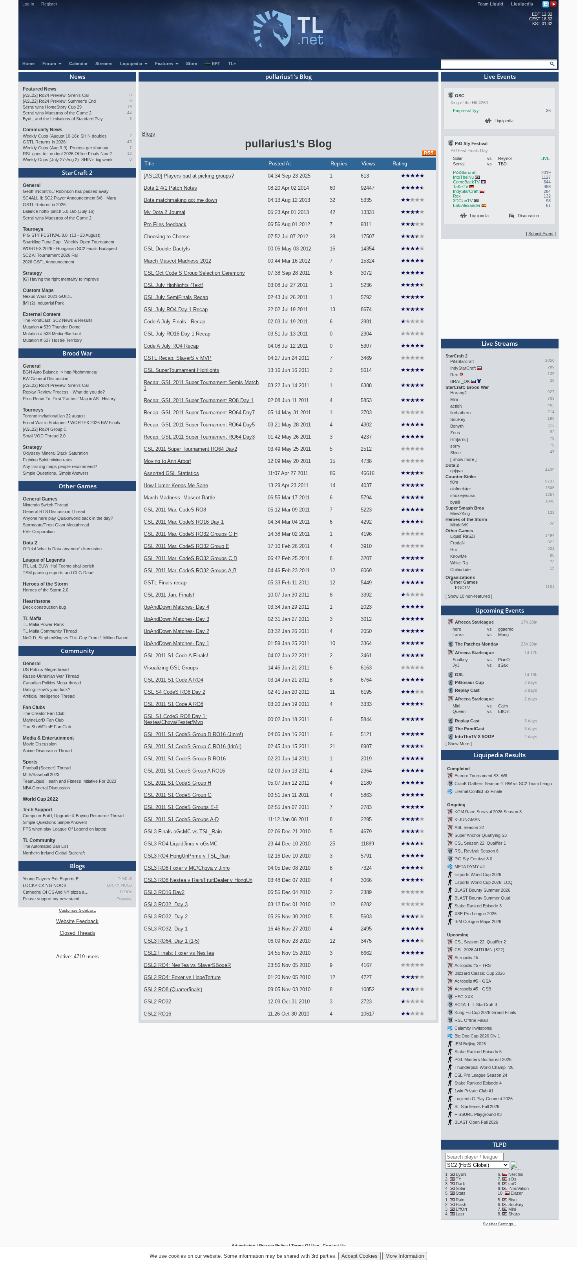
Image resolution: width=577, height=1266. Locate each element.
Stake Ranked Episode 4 (478, 1083)
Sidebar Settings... (500, 1224)
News (77, 76)
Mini (454, 399)
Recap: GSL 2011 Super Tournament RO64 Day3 (199, 437)
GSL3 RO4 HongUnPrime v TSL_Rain (187, 856)
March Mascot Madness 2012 (177, 261)
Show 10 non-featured (469, 596)
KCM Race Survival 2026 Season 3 (488, 811)
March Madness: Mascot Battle (179, 498)
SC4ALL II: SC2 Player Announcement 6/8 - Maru (69, 198)
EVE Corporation (39, 531)
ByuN (461, 1174)
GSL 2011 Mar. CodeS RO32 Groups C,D (190, 558)
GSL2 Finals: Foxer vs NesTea (179, 953)
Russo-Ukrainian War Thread (51, 676)
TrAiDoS (125, 879)
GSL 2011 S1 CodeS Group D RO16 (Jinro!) (193, 734)
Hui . (454, 549)
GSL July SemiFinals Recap (176, 297)
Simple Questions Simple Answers (55, 822)
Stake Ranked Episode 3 (478, 905)
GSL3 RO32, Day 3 (166, 904)
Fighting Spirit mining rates (48, 459)
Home (28, 63)
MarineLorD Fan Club (43, 720)
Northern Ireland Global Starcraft (54, 853)
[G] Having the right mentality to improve (61, 279)
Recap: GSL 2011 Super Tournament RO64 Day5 (199, 425)
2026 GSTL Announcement (48, 261)
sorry (455, 446)
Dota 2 (30, 543)
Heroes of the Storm (45, 584)
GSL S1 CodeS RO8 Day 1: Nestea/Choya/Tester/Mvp (175, 719)
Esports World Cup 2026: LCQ (484, 882)
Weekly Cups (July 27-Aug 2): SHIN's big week (68, 159)
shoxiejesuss (462, 495)
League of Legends (44, 560)
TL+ (232, 63)
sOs (512, 1179)
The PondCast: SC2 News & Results (58, 320)
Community (77, 651)
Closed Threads (77, 933)
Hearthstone (37, 601)
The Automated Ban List (45, 846)
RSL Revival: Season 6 (476, 851)
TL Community (39, 840)
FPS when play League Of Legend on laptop (64, 829)
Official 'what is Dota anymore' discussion (62, 548)
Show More (458, 743)
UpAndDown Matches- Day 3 (176, 619)
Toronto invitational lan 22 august (54, 416)
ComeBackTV (466, 182)
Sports (30, 762)
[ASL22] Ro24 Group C (45, 429)
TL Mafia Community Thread (50, 631)
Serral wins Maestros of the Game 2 (57, 113)
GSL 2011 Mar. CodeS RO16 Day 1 (184, 522)
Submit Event (540, 233)
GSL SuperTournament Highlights (181, 370)
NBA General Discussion (46, 787)
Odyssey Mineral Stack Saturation (55, 453)
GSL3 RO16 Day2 (164, 892)
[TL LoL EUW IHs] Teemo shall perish (58, 566)
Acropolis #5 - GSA (473, 981)
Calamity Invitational (473, 1028)
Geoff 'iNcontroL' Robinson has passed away (66, 191)
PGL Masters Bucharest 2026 (483, 1059)
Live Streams (500, 343)
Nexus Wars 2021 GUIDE (47, 296)
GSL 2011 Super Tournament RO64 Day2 (190, 449)
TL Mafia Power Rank (43, 624)
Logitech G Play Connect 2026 (484, 1098)
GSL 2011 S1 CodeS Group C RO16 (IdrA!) (192, 746)
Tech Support (37, 810)
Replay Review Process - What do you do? (64, 392)
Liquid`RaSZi (462, 536)
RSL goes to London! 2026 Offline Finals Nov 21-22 (70, 153)
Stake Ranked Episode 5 (478, 1051)
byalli (455, 502)
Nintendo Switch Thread (45, 504)
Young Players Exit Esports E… (53, 878)
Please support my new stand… (53, 898)
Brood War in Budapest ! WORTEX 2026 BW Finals (71, 422)
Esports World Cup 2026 (478, 874)
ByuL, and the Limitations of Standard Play (63, 118)
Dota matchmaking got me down (180, 200)
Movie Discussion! (40, 744)
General (31, 185)
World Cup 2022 (40, 799)
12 (129, 153)
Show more (463, 459)
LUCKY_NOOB (119, 885)
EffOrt (461, 1209)
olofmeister (460, 488)
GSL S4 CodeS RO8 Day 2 (174, 692)
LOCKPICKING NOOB (44, 885)
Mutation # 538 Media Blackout (52, 333)
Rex (457, 196)
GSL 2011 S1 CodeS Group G (178, 795)
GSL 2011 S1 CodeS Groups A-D (181, 819)
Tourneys (33, 229)
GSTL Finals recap (165, 583)
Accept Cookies (359, 1256)
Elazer (517, 1193)
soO (512, 1183)
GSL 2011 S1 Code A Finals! (176, 655)
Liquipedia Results (500, 755)
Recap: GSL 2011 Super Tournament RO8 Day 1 (199, 400)
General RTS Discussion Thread (54, 511)
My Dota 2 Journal (164, 212)
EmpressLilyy (466, 110)
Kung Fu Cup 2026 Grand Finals (485, 1012)
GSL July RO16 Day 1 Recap (177, 334)
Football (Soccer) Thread (47, 767)
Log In (28, 4)
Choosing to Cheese (167, 236)
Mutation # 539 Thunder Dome (51, 327)
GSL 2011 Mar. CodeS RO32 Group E (186, 546)
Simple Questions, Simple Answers (56, 473)
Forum (49, 63)
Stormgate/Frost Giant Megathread (56, 524)
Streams (103, 63)
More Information (404, 1256)
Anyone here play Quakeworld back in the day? (68, 518)
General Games (40, 499)
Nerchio (515, 1174)
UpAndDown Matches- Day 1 (176, 643)
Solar (461, 1188)
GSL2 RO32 (157, 1002)
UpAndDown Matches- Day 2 (176, 631)
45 (129, 142)
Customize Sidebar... (77, 910)
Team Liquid (490, 4)
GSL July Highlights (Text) (173, 285)
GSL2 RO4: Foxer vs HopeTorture (182, 977)
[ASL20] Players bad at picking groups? (189, 176)
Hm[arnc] (459, 439)
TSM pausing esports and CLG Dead (58, 572)
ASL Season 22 (469, 827)
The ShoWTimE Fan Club (47, 726)
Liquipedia (522, 4)
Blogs (77, 866)
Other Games (77, 486)
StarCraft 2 (77, 172)
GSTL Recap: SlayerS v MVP (178, 358)
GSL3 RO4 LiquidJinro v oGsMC (180, 844)
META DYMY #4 (470, 866)
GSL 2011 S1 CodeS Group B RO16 (185, 759)
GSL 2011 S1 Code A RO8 (173, 704)
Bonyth (457, 426)
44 (129, 113)
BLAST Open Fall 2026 (476, 1122)
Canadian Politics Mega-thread (52, 682)
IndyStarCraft (465, 191)
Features (164, 63)
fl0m (454, 482)
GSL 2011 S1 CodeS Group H (177, 783)
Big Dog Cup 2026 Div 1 (477, 1036)
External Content (41, 314)
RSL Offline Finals (472, 1020)
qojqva (456, 470)
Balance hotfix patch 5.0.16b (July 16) (59, 211)
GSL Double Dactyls (167, 249)
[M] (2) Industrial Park (43, 303)
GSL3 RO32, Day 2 (166, 917)
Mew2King (460, 513)
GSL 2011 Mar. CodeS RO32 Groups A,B (190, 570)
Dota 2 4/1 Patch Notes (170, 188)
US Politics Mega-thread (46, 669)
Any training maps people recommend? (60, 466)
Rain (460, 1199)
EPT (216, 63)
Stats (461, 1193)
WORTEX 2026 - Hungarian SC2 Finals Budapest (70, 248)
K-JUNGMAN (467, 819)
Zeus (455, 432)
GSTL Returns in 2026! (45, 142)
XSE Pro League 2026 (476, 913)
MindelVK (459, 524)
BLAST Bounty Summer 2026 (482, 890)
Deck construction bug (44, 607)
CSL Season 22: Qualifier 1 (480, 843)
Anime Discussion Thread (47, 750)
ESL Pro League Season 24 (481, 1075)
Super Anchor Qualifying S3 (481, 835)
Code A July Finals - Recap (174, 322)
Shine (455, 452)
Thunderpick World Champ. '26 (484, 1067)
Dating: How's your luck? (46, 689)
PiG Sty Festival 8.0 (473, 858)
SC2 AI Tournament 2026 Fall (50, 255)
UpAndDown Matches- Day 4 (176, 607)
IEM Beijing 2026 (470, 1043)
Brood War (77, 353)
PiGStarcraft (465, 172)
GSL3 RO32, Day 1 (166, 929)
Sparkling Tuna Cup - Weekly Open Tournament (68, 241)
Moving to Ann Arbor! (167, 461)
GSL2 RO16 (157, 1014)
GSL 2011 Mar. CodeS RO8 (175, 510)
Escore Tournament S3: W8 (481, 775)
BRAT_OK (460, 381)
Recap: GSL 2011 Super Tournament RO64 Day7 (199, 412)
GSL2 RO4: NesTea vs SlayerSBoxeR (187, 965)
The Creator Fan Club (43, 713)
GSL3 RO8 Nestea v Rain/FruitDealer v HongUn (198, 880)
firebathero (460, 412)
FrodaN (457, 542)
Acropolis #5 (466, 957)
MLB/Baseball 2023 (41, 774)
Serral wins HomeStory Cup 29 (52, 107)
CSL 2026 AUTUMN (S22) (479, 949)
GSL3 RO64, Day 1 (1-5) (171, 941)
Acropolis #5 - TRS (473, 965)
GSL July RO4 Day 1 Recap (176, 309)
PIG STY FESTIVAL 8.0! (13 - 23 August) (61, 235)
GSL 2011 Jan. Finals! (169, 595)
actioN (456, 406)
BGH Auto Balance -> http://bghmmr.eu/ (60, 372)
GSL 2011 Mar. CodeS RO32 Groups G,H (190, 534)
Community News (42, 129)
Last (460, 1214)
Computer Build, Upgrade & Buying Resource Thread (73, 815)
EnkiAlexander (466, 205)
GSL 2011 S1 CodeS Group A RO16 (184, 771)
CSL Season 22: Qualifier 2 (480, 942)
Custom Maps (38, 290)
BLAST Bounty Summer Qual (482, 898)
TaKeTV (460, 186)
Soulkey (458, 419)
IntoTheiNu (463, 177)
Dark (460, 1183)
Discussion (528, 215)
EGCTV (462, 587)
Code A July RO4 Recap (171, 346)
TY (458, 1179)
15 (129, 107)
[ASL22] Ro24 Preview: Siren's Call (56, 95)
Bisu (512, 1199)
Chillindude (460, 569)
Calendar (78, 63)
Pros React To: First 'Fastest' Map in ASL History (69, 398)
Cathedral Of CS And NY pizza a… (56, 892)
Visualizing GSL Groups (171, 668)
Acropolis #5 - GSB (473, 989)
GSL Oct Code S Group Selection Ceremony (194, 273)
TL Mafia (32, 618)
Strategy (32, 273)
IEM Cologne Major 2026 (478, 921)
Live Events (500, 76)
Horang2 (458, 392)
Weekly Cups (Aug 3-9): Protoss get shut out (65, 147)
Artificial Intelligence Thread (49, 696)
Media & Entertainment (48, 738)
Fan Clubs (34, 707)
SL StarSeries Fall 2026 (477, 1106)
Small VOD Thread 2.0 (44, 435)
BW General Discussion (45, 378)
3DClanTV (463, 200)
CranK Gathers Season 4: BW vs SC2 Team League (504, 783)
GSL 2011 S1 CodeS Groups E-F (181, 807)
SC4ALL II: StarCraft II (476, 1004)
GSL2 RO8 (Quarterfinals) (173, 989)
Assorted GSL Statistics (171, 473)
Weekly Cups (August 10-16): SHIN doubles (65, 136)
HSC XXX (464, 996)
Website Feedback (77, 921)
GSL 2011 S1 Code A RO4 (173, 680)
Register (49, 4)
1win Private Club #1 (474, 1090)
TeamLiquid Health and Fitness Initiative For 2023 (69, 781)
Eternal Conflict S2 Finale (478, 791)
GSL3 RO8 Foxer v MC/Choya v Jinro (187, 868)
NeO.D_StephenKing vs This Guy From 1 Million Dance (75, 637)
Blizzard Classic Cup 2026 (480, 973)
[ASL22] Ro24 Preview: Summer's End (59, 101)
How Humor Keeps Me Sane (176, 485)
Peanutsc (124, 899)
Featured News (40, 89)
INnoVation (518, 1188)
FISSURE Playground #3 (478, 1114)
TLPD (500, 1144)
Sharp (514, 1214)
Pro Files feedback (165, 224)
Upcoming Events (499, 610)
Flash (461, 1204)
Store (191, 63)
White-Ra (459, 562)
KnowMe (458, 556)
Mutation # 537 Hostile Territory (52, 340)
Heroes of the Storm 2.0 (45, 590)
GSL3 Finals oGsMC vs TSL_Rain (183, 831)
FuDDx (126, 892)
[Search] (552, 64)
